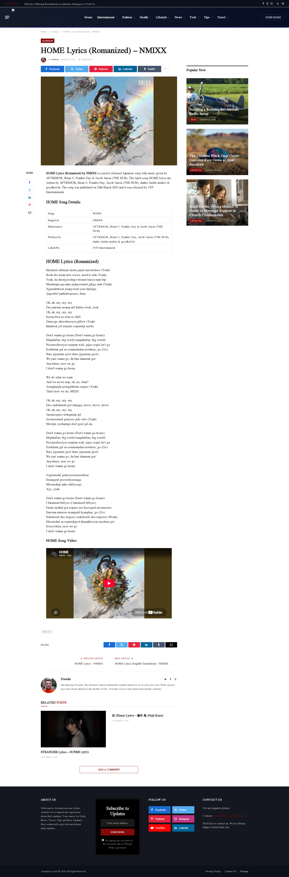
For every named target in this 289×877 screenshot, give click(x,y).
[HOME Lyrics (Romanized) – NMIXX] (109, 121)
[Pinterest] (29, 205)
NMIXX (46, 631)
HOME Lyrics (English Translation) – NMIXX (141, 664)
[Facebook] (29, 182)
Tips (206, 17)
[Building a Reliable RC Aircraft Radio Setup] (217, 101)
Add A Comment (109, 769)
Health (144, 17)
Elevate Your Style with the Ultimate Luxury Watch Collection (58, 3)
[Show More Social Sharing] (165, 69)
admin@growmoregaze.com (230, 816)
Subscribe (273, 17)
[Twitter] (29, 190)
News (178, 17)
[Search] (282, 3)
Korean (47, 40)
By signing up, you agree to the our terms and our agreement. (118, 844)
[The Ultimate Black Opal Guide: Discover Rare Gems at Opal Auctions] (217, 152)
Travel (221, 17)
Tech (193, 17)
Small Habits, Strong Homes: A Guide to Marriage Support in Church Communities (213, 210)
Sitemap (244, 871)
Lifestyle (161, 17)
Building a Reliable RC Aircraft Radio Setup (214, 111)
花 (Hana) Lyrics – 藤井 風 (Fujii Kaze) (137, 715)
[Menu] (7, 17)
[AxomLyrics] (45, 17)
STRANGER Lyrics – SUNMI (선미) (65, 752)
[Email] (29, 212)
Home (88, 17)
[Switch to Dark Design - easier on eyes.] (278, 3)
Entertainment (105, 17)
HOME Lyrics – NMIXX (89, 664)
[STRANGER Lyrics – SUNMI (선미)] (73, 729)
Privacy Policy (213, 871)
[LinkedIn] (29, 197)
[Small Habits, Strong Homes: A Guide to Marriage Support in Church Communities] (217, 202)
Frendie (55, 59)
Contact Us (230, 871)
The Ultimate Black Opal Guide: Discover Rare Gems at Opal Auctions (214, 160)
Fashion (127, 17)
